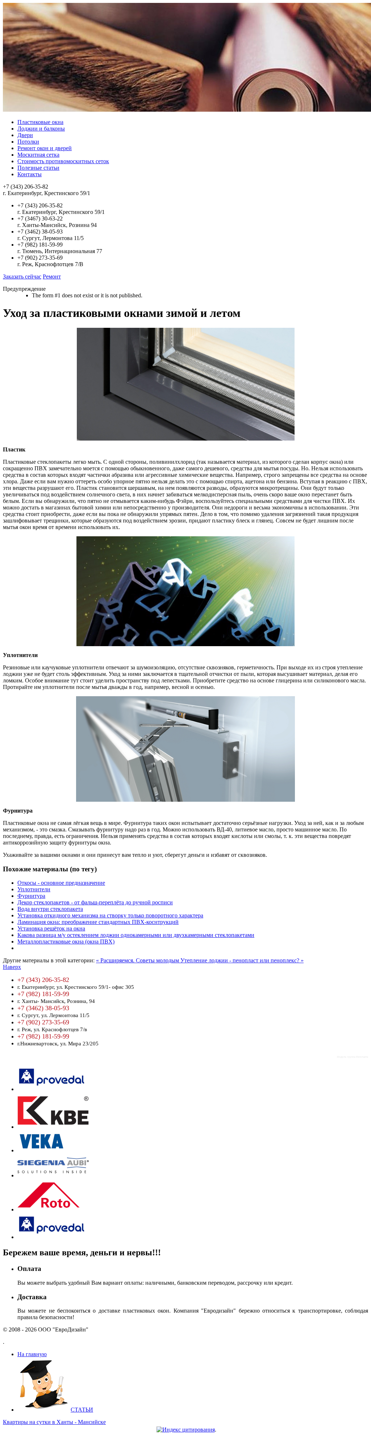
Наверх (12, 967)
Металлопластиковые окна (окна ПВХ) (65, 941)
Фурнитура (31, 896)
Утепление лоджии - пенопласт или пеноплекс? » (242, 960)
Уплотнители (33, 889)
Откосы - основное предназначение (61, 883)
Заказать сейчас (22, 276)
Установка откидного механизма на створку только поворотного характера (110, 915)
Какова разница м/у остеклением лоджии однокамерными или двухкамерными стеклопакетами (135, 935)
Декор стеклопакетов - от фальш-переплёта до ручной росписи (95, 902)
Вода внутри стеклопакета (50, 909)
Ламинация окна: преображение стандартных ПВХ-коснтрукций (98, 922)
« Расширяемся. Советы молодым (138, 960)
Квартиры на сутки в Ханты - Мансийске (54, 1422)
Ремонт (52, 276)
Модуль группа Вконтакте (352, 1057)
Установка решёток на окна (51, 928)
